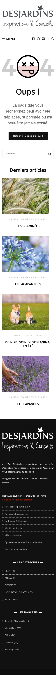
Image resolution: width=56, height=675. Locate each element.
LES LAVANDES (28, 404)
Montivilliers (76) (13, 628)
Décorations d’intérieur (16, 549)
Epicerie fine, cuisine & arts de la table (23, 542)
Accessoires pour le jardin (17, 506)
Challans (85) (11, 642)
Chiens (39, 335)
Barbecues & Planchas (16, 521)
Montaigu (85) (12, 649)
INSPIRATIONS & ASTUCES (19, 592)
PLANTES (13, 219)
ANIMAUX (18, 335)
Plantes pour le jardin (34, 219)
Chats (29, 335)
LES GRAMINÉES (28, 226)
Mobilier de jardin (13, 528)
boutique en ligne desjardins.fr (17, 499)
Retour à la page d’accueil (28, 136)
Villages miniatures (14, 535)
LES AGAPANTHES (28, 284)
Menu (10, 39)
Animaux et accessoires (16, 514)
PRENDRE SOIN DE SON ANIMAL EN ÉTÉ (28, 344)
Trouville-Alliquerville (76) (17, 621)
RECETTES (10, 585)
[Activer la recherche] (52, 38)
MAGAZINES (11, 599)
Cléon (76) (10, 635)
